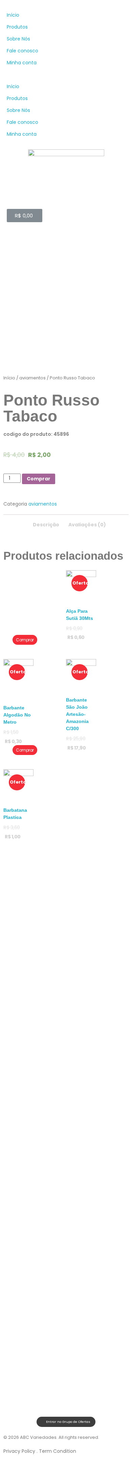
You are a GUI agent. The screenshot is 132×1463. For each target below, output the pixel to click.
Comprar (38, 478)
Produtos (17, 26)
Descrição (46, 524)
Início (13, 15)
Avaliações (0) (87, 524)
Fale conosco (22, 50)
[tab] (46, 522)
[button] (66, 74)
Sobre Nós (18, 38)
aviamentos (32, 378)
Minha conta (22, 62)
